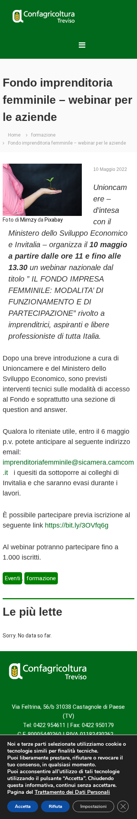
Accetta (22, 806)
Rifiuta (55, 806)
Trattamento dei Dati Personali (72, 792)
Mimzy (28, 220)
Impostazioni (93, 806)
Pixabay (54, 220)
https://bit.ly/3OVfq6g (76, 525)
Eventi (12, 578)
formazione (43, 135)
